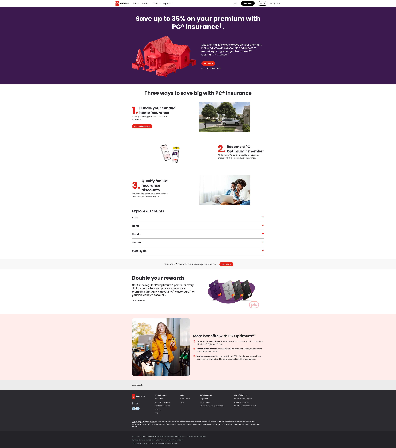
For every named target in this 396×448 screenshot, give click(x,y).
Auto (135, 3)
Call (211, 68)
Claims (155, 3)
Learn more (137, 300)
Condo (136, 234)
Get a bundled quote (142, 126)
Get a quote (247, 3)
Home (144, 3)
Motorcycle (139, 251)
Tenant (136, 242)
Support (167, 3)
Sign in (262, 3)
